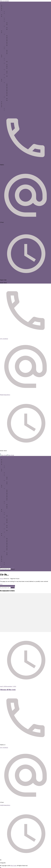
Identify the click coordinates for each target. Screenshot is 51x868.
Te (6, 82)
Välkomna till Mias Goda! (8, 690)
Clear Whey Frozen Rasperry (16, 53)
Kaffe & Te (5, 81)
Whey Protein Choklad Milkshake (17, 42)
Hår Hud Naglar (9, 69)
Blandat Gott (6, 103)
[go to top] (0, 867)
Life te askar (11, 84)
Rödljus (5, 10)
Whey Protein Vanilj (13, 39)
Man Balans (8, 60)
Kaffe (6, 97)
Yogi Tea (10, 92)
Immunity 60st (12, 68)
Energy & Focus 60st (14, 76)
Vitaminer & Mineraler (11, 63)
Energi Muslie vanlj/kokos (15, 28)
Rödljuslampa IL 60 (10, 13)
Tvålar (4, 7)
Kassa (6, 108)
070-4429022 (4, 167)
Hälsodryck (6, 31)
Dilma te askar (12, 90)
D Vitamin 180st (12, 65)
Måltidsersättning (7, 79)
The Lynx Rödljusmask (11, 11)
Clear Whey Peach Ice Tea (15, 52)
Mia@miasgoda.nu (5, 225)
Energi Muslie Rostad (11, 26)
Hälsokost (5, 16)
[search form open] (0, 567)
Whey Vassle (8, 34)
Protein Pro (8, 47)
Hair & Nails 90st (12, 71)
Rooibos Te (11, 89)
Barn (6, 78)
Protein (5, 32)
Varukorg (5, 107)
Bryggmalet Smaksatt (14, 98)
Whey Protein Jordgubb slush (16, 37)
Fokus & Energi (9, 74)
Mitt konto (8, 110)
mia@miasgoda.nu (5, 805)
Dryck (4, 15)
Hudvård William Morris (9, 5)
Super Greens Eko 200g (11, 18)
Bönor (9, 100)
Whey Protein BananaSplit (15, 36)
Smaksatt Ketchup (8, 102)
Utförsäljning (6, 105)
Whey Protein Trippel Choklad (16, 45)
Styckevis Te (11, 94)
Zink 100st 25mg (12, 66)
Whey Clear (8, 49)
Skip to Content (4, 1)
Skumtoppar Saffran (13, 23)
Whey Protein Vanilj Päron (15, 44)
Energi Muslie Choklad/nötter (16, 29)
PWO (4, 55)
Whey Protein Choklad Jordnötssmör (18, 40)
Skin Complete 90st (13, 73)
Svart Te (10, 86)
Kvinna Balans (9, 58)
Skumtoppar (8, 21)
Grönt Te (10, 87)
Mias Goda (13, 865)
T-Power (10, 61)
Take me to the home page (7, 586)
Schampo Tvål (6, 8)
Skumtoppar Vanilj (13, 24)
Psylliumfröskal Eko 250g (12, 20)
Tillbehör (10, 95)
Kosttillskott (6, 57)
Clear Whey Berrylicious (14, 50)
